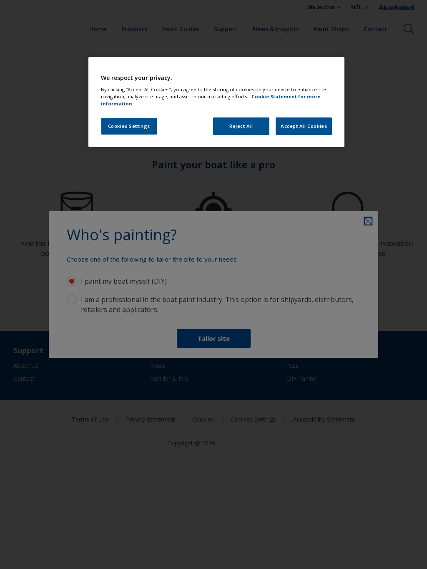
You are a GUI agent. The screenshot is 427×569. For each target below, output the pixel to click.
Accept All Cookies (304, 126)
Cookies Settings (129, 126)
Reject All (241, 126)
